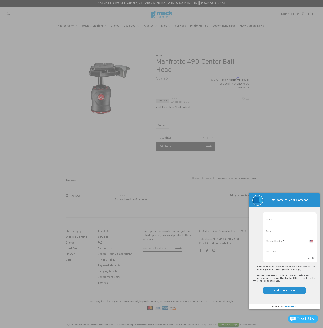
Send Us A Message (284, 290)
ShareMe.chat (290, 306)
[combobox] (311, 241)
